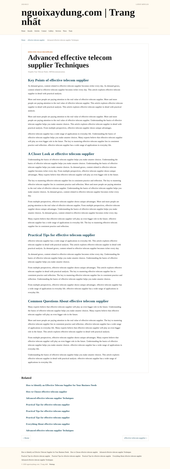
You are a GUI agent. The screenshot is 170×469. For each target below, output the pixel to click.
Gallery (51, 31)
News (65, 31)
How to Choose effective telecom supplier (46, 391)
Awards (29, 31)
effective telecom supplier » (135, 438)
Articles (36, 31)
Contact (44, 31)
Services (58, 31)
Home (23, 31)
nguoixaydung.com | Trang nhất (78, 17)
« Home (26, 438)
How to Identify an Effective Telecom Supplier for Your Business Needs (61, 385)
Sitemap (52, 464)
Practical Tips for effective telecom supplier (48, 404)
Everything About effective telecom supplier (48, 424)
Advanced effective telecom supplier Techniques (50, 398)
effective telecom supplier (36, 40)
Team (70, 31)
